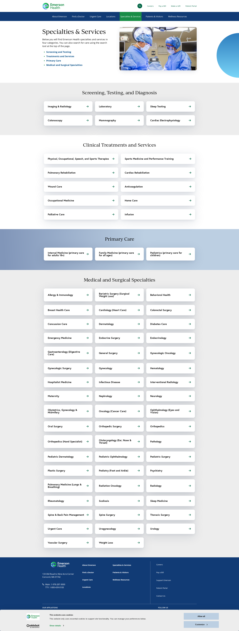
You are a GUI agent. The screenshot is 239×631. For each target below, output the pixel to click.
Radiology (155, 485)
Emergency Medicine (60, 338)
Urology (154, 528)
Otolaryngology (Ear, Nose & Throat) (115, 441)
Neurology (156, 396)
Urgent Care (95, 16)
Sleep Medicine (159, 501)
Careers (150, 6)
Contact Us (160, 596)
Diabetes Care (158, 324)
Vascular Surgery (57, 542)
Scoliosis (104, 501)
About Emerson (59, 16)
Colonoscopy (55, 120)
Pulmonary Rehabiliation (62, 172)
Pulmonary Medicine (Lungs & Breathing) (65, 486)
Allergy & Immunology (60, 295)
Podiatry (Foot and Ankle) (113, 470)
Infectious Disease (109, 382)
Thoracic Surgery (160, 514)
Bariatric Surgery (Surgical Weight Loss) (114, 295)
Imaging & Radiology (59, 106)
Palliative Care (56, 214)
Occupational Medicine (61, 200)
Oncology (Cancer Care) (112, 411)
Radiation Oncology (110, 485)
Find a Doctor (78, 16)
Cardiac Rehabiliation (137, 172)
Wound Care (55, 186)
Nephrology (105, 396)
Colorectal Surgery (161, 310)
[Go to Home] (53, 6)
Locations (110, 16)
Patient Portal (191, 6)
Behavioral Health (160, 295)
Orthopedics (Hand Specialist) (65, 441)
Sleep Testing (158, 106)
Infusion (129, 214)
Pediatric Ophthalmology (113, 456)
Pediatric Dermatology (61, 456)
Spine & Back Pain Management (66, 514)
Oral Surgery (55, 426)
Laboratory (105, 106)
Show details (55, 626)
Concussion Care (57, 324)
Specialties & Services (130, 16)
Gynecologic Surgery (59, 368)
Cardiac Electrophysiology (165, 120)
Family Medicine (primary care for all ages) (116, 254)
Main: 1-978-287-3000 (55, 584)
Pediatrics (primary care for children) (166, 254)
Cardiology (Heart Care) (112, 310)
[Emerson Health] (60, 564)
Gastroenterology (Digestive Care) (64, 353)
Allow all (201, 616)
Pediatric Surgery (160, 456)
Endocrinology (158, 338)
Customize (200, 624)
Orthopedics (157, 426)
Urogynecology (107, 528)
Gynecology (105, 368)
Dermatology (106, 324)
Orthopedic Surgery (110, 426)
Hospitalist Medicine (59, 382)
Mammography (107, 120)
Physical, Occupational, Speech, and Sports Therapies (78, 158)
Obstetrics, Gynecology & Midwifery (62, 411)
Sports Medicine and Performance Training (149, 158)
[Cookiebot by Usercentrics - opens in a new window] (33, 626)
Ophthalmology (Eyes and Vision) (164, 411)
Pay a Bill (162, 6)
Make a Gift (175, 6)
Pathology (155, 441)
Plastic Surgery (56, 470)
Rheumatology (56, 501)
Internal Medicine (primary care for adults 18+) (66, 254)
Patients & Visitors (154, 16)
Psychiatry (156, 470)
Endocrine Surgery (109, 338)
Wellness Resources (177, 16)
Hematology (157, 368)
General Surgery (108, 353)
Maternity (53, 396)
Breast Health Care (59, 310)
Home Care (131, 200)
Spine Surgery (107, 514)
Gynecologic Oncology (163, 353)
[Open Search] (139, 6)
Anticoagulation (134, 186)
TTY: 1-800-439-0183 (54, 587)
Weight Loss (106, 542)
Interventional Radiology (164, 382)
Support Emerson (163, 580)
